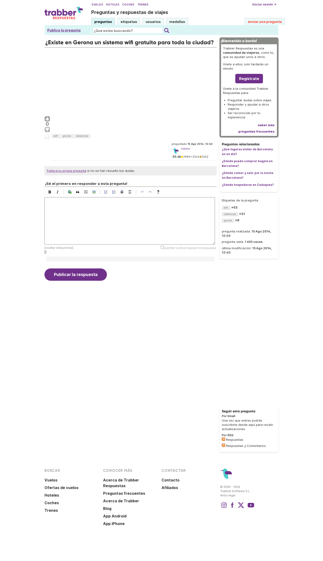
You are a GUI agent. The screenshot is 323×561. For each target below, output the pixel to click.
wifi (55, 136)
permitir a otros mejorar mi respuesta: (191, 247)
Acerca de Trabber (121, 501)
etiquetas (129, 22)
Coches (128, 4)
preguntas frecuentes (256, 131)
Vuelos (97, 4)
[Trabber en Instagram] (224, 507)
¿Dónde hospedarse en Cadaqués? (248, 185)
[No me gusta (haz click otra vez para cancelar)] (47, 130)
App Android (115, 516)
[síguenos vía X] (241, 507)
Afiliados (170, 487)
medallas (177, 22)
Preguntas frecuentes (124, 493)
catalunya (82, 136)
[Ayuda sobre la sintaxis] (159, 192)
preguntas (103, 22)
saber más (266, 125)
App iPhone (114, 523)
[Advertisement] (130, 81)
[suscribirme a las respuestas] (223, 439)
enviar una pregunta (265, 22)
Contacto (170, 480)
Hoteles (112, 4)
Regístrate (249, 78)
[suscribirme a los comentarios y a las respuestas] (223, 445)
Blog (107, 508)
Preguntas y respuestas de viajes (129, 12)
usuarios (153, 22)
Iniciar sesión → (264, 4)
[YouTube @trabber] (250, 507)
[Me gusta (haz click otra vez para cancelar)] (47, 119)
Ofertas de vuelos (61, 487)
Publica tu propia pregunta (66, 171)
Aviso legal (227, 495)
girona (67, 136)
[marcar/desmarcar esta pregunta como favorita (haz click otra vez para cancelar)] (47, 136)
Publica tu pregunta (64, 30)
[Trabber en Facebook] (232, 507)
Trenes (142, 4)
